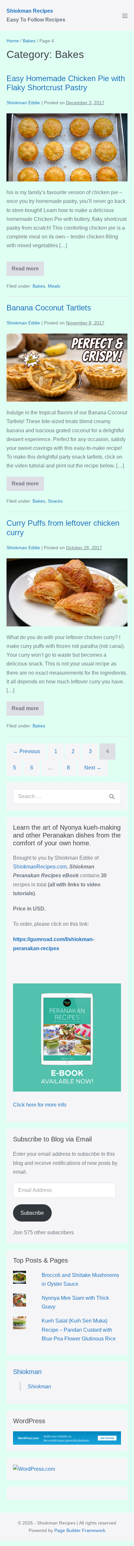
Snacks (55, 501)
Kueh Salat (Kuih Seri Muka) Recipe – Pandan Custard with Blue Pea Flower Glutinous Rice (79, 1329)
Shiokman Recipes (30, 11)
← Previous (26, 751)
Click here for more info (39, 1105)
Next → (92, 767)
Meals (54, 286)
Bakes (39, 286)
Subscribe (32, 1213)
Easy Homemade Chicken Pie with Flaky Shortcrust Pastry (66, 83)
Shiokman (27, 1371)
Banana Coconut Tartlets (49, 307)
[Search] (112, 796)
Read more (28, 271)
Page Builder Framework (79, 1530)
